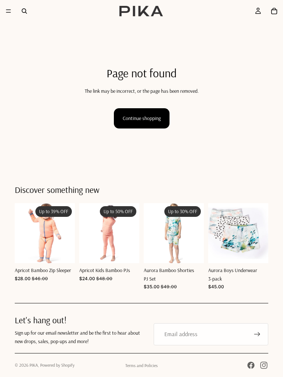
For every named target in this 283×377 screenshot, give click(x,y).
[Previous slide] (23, 233)
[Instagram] (263, 365)
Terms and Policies (141, 365)
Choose (69, 252)
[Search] (24, 11)
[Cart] (274, 11)
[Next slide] (67, 233)
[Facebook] (251, 365)
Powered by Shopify (57, 365)
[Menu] (8, 11)
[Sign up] (257, 334)
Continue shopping (142, 118)
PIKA (33, 365)
